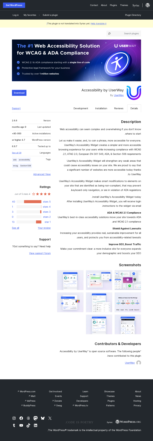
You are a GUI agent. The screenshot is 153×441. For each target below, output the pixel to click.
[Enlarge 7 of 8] (137, 318)
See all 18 (16, 153)
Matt (31, 396)
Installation (101, 108)
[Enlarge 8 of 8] (108, 318)
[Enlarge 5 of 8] (108, 296)
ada (14, 160)
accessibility (24, 160)
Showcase (109, 391)
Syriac (110, 422)
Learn (85, 391)
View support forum (40, 253)
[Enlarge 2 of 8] (108, 274)
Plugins (111, 401)
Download (19, 93)
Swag (58, 405)
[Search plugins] (109, 34)
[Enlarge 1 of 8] (137, 274)
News (138, 396)
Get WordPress (14, 5)
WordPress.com (26, 391)
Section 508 (25, 166)
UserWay (119, 95)
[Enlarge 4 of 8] (137, 296)
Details (134, 108)
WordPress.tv (80, 405)
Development (81, 108)
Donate (57, 401)
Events (58, 396)
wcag (15, 166)
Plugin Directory (133, 15)
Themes (111, 396)
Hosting (137, 401)
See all (15, 227)
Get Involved (55, 391)
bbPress (30, 401)
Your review (44, 227)
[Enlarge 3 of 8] (79, 274)
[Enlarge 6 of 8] (79, 296)
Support (16, 108)
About (138, 391)
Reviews (118, 108)
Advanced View (42, 174)
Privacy (137, 405)
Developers (82, 401)
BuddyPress (28, 405)
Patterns (110, 405)
